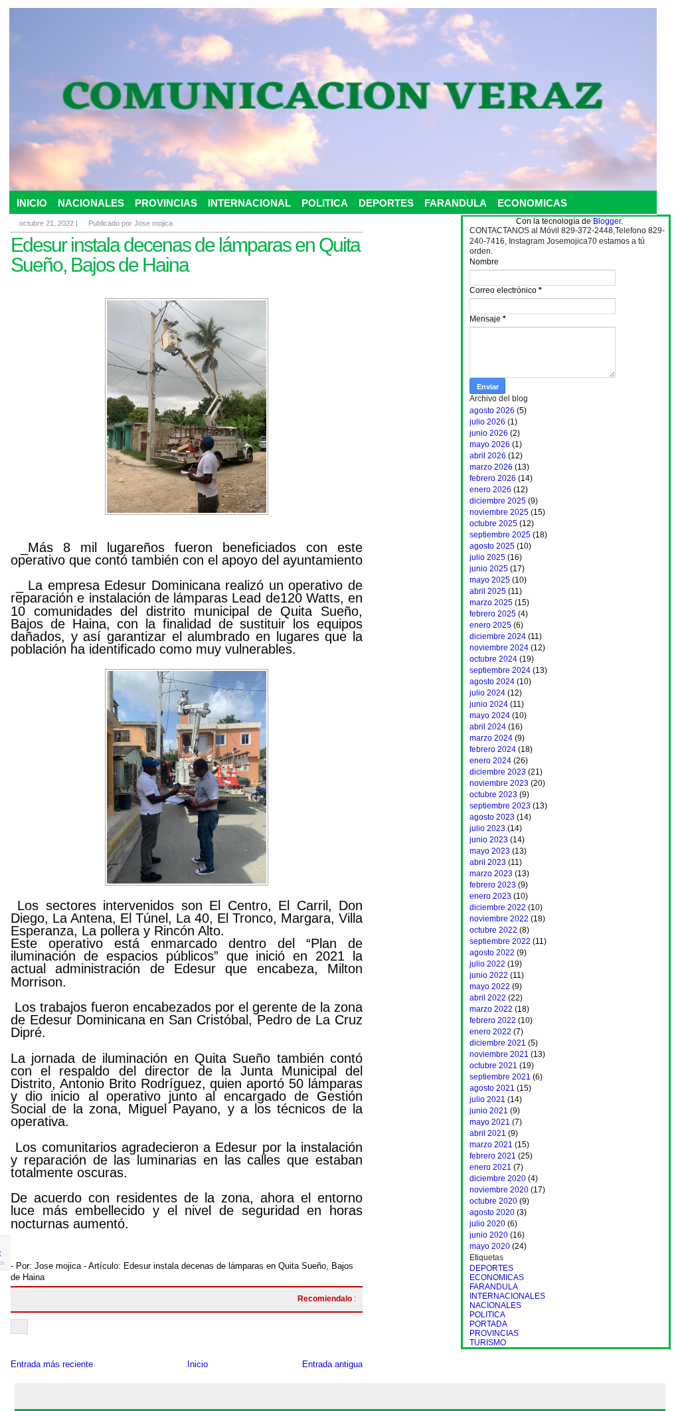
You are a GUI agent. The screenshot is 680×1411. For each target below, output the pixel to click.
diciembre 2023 (497, 772)
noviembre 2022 (499, 918)
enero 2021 (490, 1167)
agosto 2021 (492, 1088)
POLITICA (324, 203)
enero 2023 (490, 896)
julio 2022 (487, 964)
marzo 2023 (491, 873)
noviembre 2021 (499, 1054)
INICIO (32, 203)
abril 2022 (487, 997)
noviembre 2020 (499, 1189)
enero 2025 (490, 625)
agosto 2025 (492, 546)
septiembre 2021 (500, 1077)
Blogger (607, 221)
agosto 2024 (492, 681)
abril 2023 (487, 862)
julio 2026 (487, 421)
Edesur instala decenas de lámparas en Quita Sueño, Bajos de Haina (185, 255)
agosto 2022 (492, 952)
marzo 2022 (491, 1009)
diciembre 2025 (497, 501)
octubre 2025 (493, 523)
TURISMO (487, 1342)
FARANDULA (455, 203)
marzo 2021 (491, 1144)
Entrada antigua (332, 1364)
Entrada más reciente (52, 1364)
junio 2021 (488, 1110)
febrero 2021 (492, 1156)
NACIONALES (91, 203)
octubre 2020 (493, 1201)
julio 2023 (487, 828)
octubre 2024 (493, 659)
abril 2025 (487, 591)
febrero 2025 (492, 613)
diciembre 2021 (497, 1043)
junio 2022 (488, 975)
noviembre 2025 (499, 512)
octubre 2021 (493, 1065)
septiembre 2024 (500, 670)
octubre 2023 (493, 794)
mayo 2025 (489, 580)
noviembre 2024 (499, 647)
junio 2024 (488, 704)
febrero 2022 (492, 1020)
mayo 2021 (489, 1122)
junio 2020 (488, 1235)
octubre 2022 (493, 930)
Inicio (197, 1364)
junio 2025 (488, 568)
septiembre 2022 (500, 941)
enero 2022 (490, 1031)
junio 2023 (488, 839)
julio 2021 (487, 1099)
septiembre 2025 (500, 534)
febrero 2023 (492, 885)
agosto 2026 (492, 410)
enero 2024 (490, 760)
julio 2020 (487, 1223)
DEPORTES (386, 203)
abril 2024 (487, 726)
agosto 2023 (492, 817)
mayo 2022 (489, 986)
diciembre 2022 (497, 907)
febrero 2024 (492, 749)
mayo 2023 (489, 851)
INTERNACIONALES (507, 1296)
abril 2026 (487, 455)
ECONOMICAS (532, 203)
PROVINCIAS (166, 203)
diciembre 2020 (497, 1178)
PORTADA (488, 1324)
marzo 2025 (491, 602)
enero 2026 (490, 489)
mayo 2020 (489, 1246)
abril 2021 (487, 1133)
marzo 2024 (491, 738)
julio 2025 (487, 557)
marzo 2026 (491, 467)
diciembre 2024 (497, 636)
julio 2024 (487, 693)
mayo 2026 (489, 444)
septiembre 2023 (500, 805)
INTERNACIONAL (249, 203)
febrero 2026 (492, 478)
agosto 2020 (492, 1212)
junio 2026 (488, 433)
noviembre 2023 (499, 783)
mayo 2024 (489, 715)
